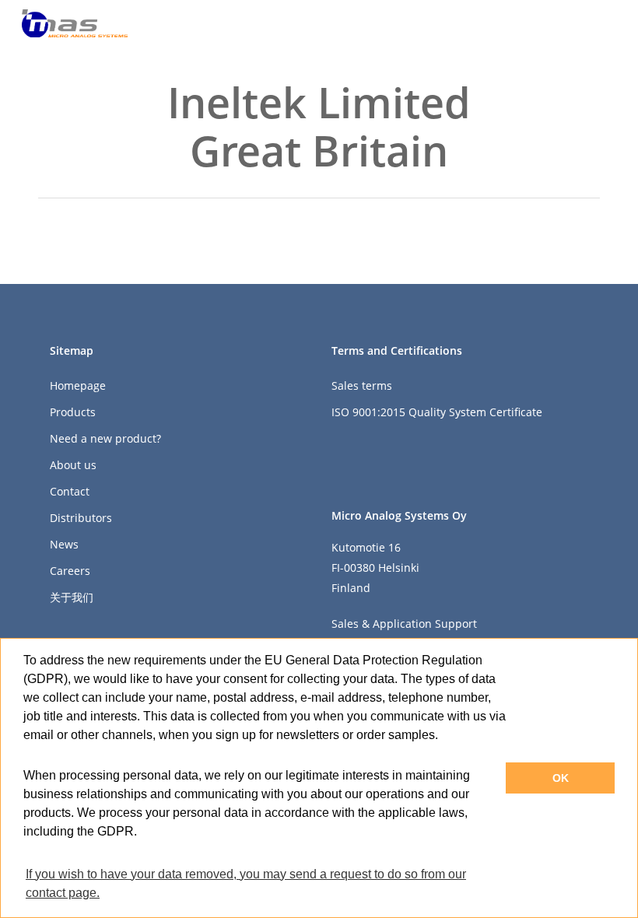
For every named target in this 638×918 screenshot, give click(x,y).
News (64, 544)
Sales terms (361, 385)
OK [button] (560, 778)
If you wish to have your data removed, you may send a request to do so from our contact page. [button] (246, 883)
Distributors (81, 517)
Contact (69, 491)
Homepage (78, 385)
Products (73, 412)
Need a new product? (105, 438)
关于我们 (71, 597)
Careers (70, 570)
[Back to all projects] (47, 129)
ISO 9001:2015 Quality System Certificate (436, 412)
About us (73, 464)
